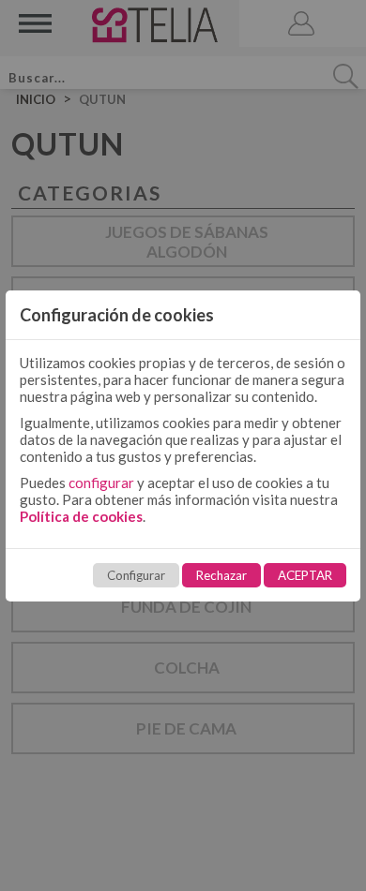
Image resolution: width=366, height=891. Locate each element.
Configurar (136, 575)
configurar (101, 482)
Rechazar (221, 575)
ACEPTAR (305, 575)
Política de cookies (81, 516)
